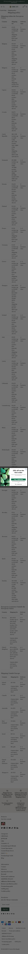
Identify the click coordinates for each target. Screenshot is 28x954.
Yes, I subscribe (18, 479)
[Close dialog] (26, 469)
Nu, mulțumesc (18, 484)
